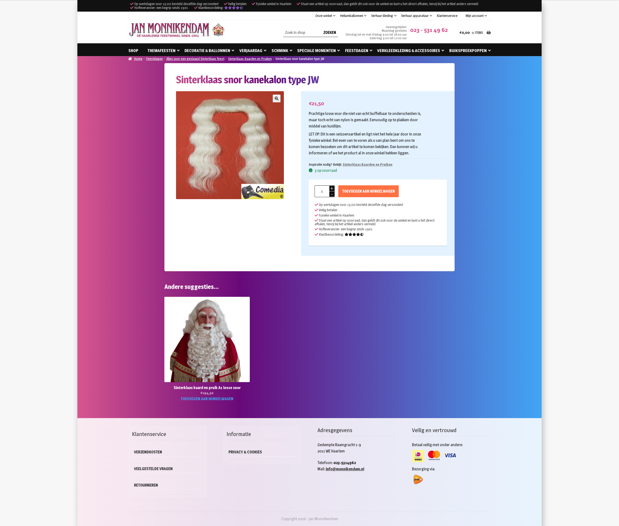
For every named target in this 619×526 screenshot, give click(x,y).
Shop (133, 50)
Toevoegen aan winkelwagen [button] (207, 399)
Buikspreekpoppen (468, 50)
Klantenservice (447, 16)
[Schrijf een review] (233, 8)
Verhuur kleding (382, 16)
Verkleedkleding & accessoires (408, 50)
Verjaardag (250, 50)
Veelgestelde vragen (153, 468)
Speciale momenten (316, 50)
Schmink (280, 50)
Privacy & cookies (245, 452)
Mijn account (475, 16)
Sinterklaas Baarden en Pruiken (250, 59)
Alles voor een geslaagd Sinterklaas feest (195, 59)
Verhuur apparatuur (415, 16)
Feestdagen (356, 50)
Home (138, 59)
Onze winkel (323, 16)
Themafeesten (161, 50)
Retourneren (146, 485)
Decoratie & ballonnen (207, 50)
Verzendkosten (148, 452)
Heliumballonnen (351, 16)
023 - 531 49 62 (429, 29)
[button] (276, 98)
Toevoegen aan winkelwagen (368, 191)
